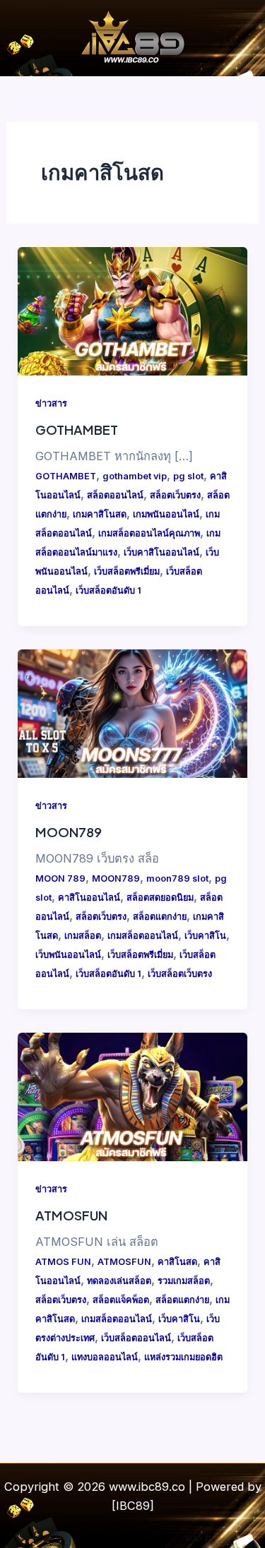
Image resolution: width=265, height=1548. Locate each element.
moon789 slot (177, 878)
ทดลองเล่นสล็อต (119, 1281)
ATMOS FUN (63, 1261)
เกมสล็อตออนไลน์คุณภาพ (149, 533)
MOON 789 (60, 878)
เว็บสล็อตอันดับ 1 (108, 590)
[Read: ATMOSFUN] (132, 1096)
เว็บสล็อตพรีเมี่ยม (127, 571)
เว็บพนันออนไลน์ (68, 954)
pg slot (188, 476)
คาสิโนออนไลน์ (89, 897)
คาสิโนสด (177, 1261)
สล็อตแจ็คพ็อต (121, 1300)
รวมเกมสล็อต (184, 1281)
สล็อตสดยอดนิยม (160, 897)
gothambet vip (134, 476)
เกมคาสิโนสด (99, 514)
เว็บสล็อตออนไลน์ (136, 1338)
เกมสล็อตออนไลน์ (142, 935)
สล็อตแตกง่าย (160, 916)
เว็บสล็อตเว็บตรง (180, 973)
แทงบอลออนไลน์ (104, 1357)
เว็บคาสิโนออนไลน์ (161, 552)
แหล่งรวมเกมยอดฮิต (183, 1357)
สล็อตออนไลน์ (115, 495)
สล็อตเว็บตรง (175, 495)
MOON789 (68, 832)
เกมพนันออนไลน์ (166, 514)
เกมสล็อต (82, 935)
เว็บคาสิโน (205, 935)
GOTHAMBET (76, 429)
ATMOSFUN (71, 1215)
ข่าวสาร (51, 403)
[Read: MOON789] (132, 713)
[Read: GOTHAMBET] (132, 310)
